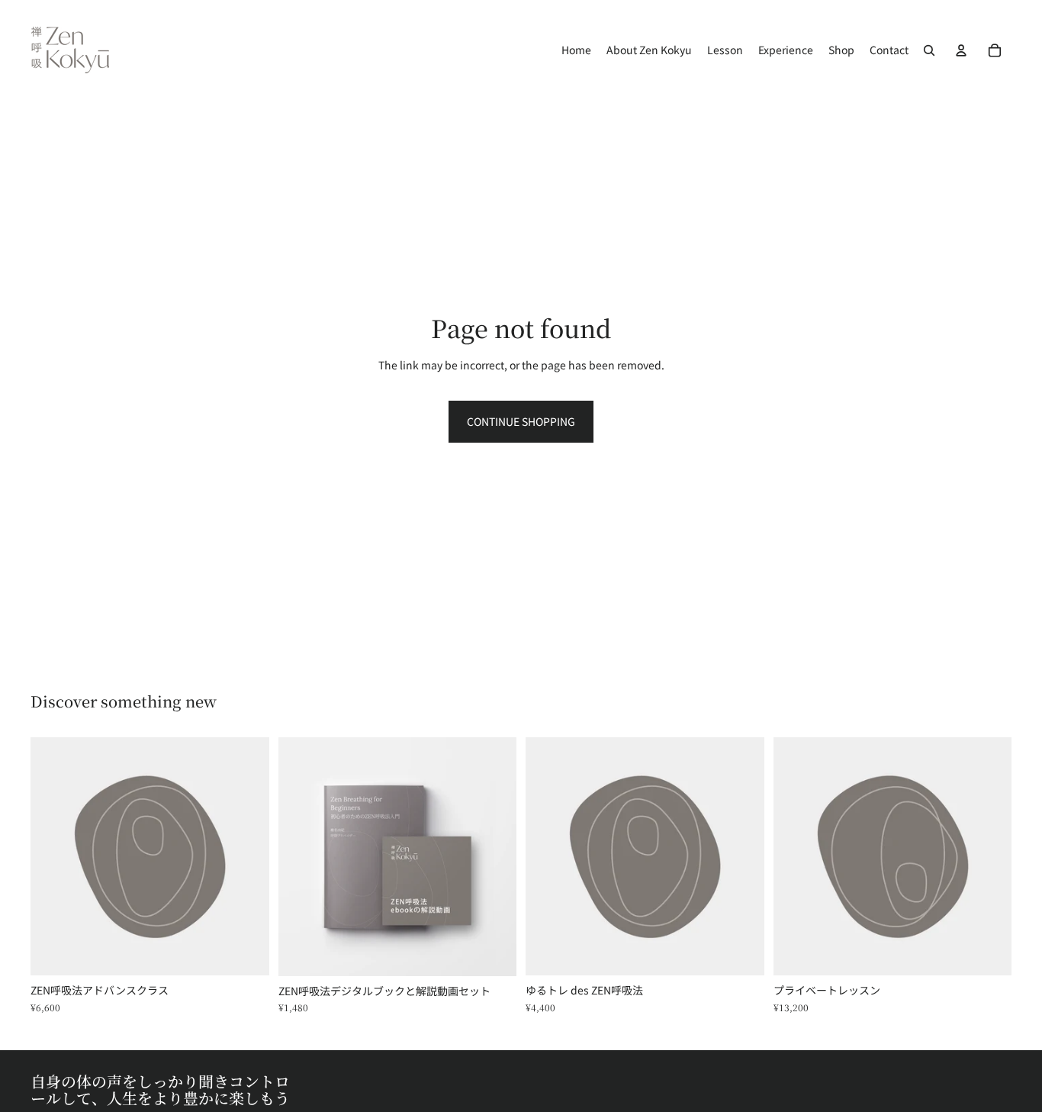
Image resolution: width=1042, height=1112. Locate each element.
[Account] (961, 50)
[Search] (929, 50)
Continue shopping (521, 421)
